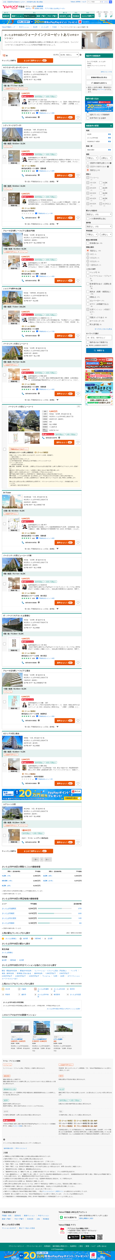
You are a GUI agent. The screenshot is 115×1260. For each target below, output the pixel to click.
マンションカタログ (9, 1228)
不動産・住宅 (6, 1215)
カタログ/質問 (87, 16)
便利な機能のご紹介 (86, 1218)
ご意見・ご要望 (83, 1246)
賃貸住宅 (6, 16)
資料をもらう (64, 117)
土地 (68, 16)
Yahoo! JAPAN (75, 2)
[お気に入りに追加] (77, 117)
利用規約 (47, 1246)
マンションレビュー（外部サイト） (53, 1191)
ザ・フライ (105, 2)
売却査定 (76, 16)
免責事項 (73, 1246)
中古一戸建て (52, 16)
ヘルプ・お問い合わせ (98, 1246)
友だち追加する (70, 1217)
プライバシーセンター (34, 1246)
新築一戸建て (41, 16)
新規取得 (40, 6)
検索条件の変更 (92, 125)
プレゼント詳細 (17, 1126)
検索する (100, 350)
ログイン (28, 8)
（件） (7, 876)
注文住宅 (63, 16)
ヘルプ (84, 2)
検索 (110, 1)
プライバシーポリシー (16, 1246)
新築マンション (17, 16)
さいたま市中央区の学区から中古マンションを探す (63, 1009)
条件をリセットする (106, 72)
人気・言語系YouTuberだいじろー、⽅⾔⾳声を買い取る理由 (23, 2)
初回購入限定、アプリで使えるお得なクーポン (49, 8)
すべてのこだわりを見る (103, 329)
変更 (109, 134)
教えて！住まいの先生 (27, 1228)
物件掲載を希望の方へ (60, 1246)
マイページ (101, 89)
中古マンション (29, 16)
